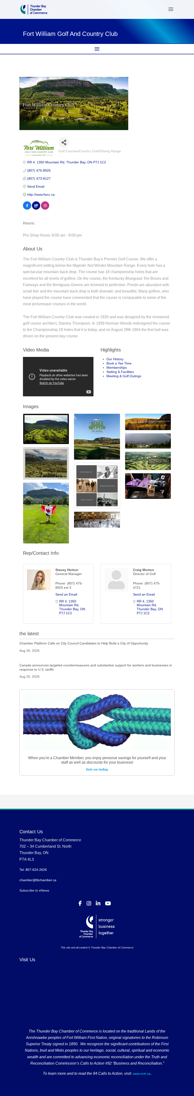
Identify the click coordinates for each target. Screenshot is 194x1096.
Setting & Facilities (120, 372)
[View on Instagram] (45, 208)
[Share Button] (63, 142)
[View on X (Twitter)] (36, 208)
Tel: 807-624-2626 (33, 870)
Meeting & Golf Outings (123, 376)
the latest (29, 633)
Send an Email (66, 594)
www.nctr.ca (141, 1073)
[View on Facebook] (27, 208)
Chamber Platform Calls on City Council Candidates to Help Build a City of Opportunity (83, 643)
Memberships (116, 367)
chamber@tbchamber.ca (37, 880)
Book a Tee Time (119, 363)
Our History (114, 359)
